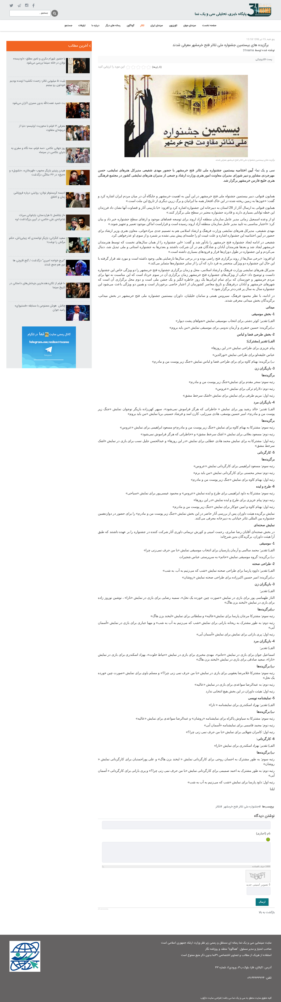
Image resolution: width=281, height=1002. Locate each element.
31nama (248, 50)
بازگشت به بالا (267, 912)
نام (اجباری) (263, 833)
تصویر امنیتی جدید (257, 884)
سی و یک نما (265, 170)
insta (26, 5)
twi (11, 6)
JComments (103, 909)
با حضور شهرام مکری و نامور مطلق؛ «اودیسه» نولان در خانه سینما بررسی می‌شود (39, 61)
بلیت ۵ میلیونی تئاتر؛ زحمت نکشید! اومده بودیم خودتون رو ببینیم (37, 83)
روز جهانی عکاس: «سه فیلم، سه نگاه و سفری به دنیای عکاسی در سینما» (38, 150)
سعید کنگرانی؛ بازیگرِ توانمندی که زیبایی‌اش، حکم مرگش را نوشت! (37, 240)
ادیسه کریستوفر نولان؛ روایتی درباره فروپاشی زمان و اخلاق (39, 195)
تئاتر (218, 806)
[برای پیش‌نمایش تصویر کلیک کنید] (186, 116)
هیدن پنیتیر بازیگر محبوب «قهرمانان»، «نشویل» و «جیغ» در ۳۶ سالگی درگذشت (37, 173)
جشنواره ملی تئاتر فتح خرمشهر (241, 806)
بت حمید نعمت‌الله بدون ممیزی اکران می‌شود (38, 103)
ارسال (262, 901)
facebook (33, 5)
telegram (19, 5)
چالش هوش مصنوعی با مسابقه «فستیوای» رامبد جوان (40, 308)
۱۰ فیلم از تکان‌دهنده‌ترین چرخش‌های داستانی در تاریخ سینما (37, 285)
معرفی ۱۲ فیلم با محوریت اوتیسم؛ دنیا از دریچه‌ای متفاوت (42, 128)
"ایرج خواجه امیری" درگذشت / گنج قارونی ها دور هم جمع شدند (39, 263)
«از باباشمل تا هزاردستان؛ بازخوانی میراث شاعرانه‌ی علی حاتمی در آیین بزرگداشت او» (40, 217)
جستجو (54, 13)
